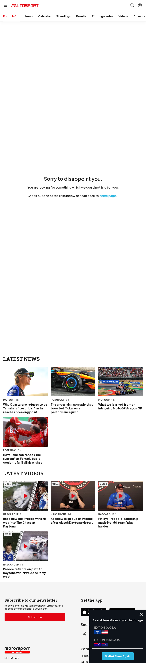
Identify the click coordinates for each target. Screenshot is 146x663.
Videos (123, 16)
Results (81, 16)
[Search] (132, 5)
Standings (63, 16)
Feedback (87, 655)
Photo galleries (102, 16)
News (29, 16)
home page (107, 196)
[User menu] (140, 5)
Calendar (44, 16)
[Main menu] (5, 5)
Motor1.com (12, 658)
